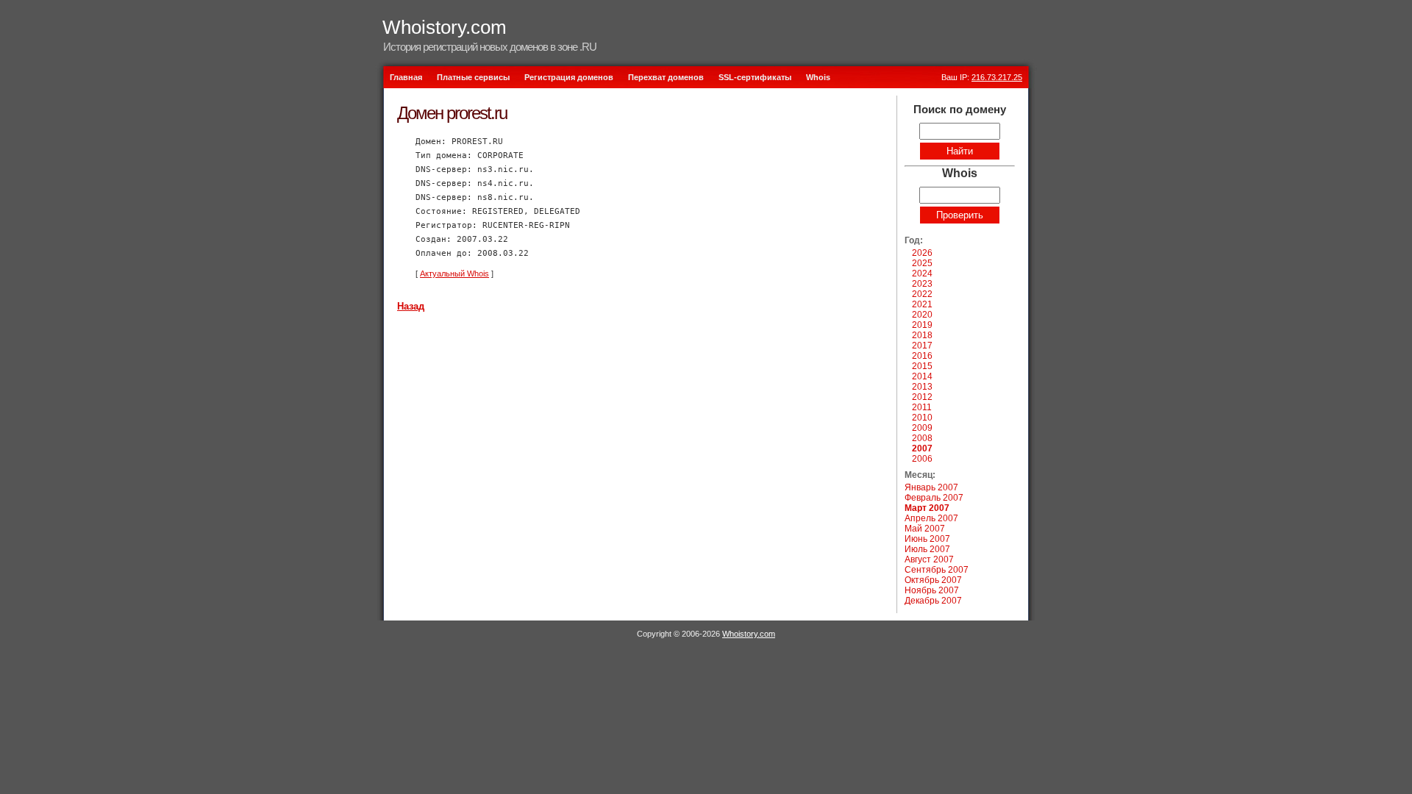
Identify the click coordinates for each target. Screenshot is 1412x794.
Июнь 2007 (927, 539)
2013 (922, 387)
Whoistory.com (444, 27)
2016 (922, 356)
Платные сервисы (473, 77)
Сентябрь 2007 (937, 570)
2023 (922, 284)
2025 (922, 263)
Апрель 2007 (931, 518)
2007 (922, 448)
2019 (922, 325)
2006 (922, 459)
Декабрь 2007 (933, 601)
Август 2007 (929, 559)
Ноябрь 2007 (932, 590)
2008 (922, 438)
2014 (922, 376)
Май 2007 (925, 528)
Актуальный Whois (454, 273)
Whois (818, 77)
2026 (922, 253)
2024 (922, 273)
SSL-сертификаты (755, 77)
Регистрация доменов (568, 77)
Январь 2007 (931, 487)
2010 (922, 417)
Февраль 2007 (934, 498)
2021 (922, 304)
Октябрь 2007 (933, 580)
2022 (922, 294)
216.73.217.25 (996, 77)
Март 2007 (927, 508)
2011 (922, 407)
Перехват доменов (666, 77)
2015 (922, 366)
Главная (406, 77)
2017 (922, 345)
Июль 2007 (927, 549)
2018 (922, 335)
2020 (922, 315)
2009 (922, 428)
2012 (922, 397)
